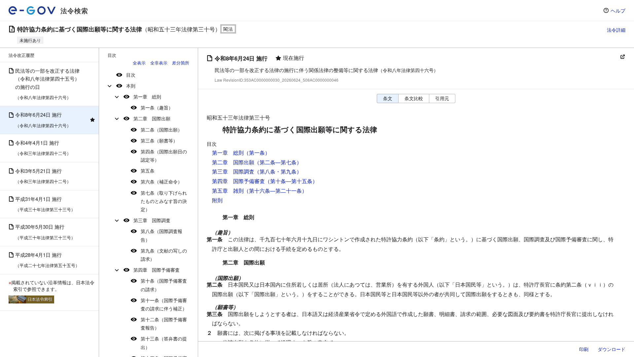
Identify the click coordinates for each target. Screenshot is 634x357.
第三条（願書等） (159, 140)
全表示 (139, 63)
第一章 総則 (147, 96)
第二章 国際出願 (151, 118)
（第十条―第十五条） (291, 181)
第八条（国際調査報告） (161, 235)
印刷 (583, 349)
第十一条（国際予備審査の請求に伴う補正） (164, 304)
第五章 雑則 (228, 190)
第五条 (148, 170)
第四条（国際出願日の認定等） (164, 155)
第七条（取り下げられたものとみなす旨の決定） (164, 201)
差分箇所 (180, 63)
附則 (217, 200)
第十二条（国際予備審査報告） (164, 323)
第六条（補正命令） (161, 181)
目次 (130, 74)
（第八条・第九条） (278, 171)
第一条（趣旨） (157, 107)
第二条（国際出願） (161, 129)
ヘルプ (618, 10)
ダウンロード (611, 349)
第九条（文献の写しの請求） (164, 254)
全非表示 (158, 63)
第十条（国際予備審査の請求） (164, 284)
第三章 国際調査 (151, 220)
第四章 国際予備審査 (156, 269)
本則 (130, 85)
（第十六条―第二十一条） (275, 190)
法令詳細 (616, 29)
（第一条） (257, 152)
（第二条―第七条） (278, 162)
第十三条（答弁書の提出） (164, 342)
